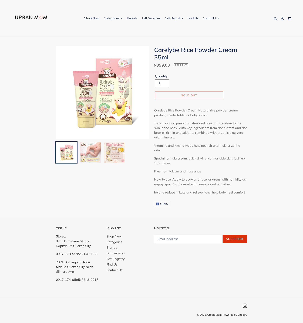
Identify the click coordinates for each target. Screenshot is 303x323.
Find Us (111, 264)
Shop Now (114, 236)
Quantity (161, 76)
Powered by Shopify (235, 314)
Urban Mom (214, 314)
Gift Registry (115, 259)
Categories (114, 242)
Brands (111, 248)
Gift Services (115, 253)
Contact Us (114, 270)
